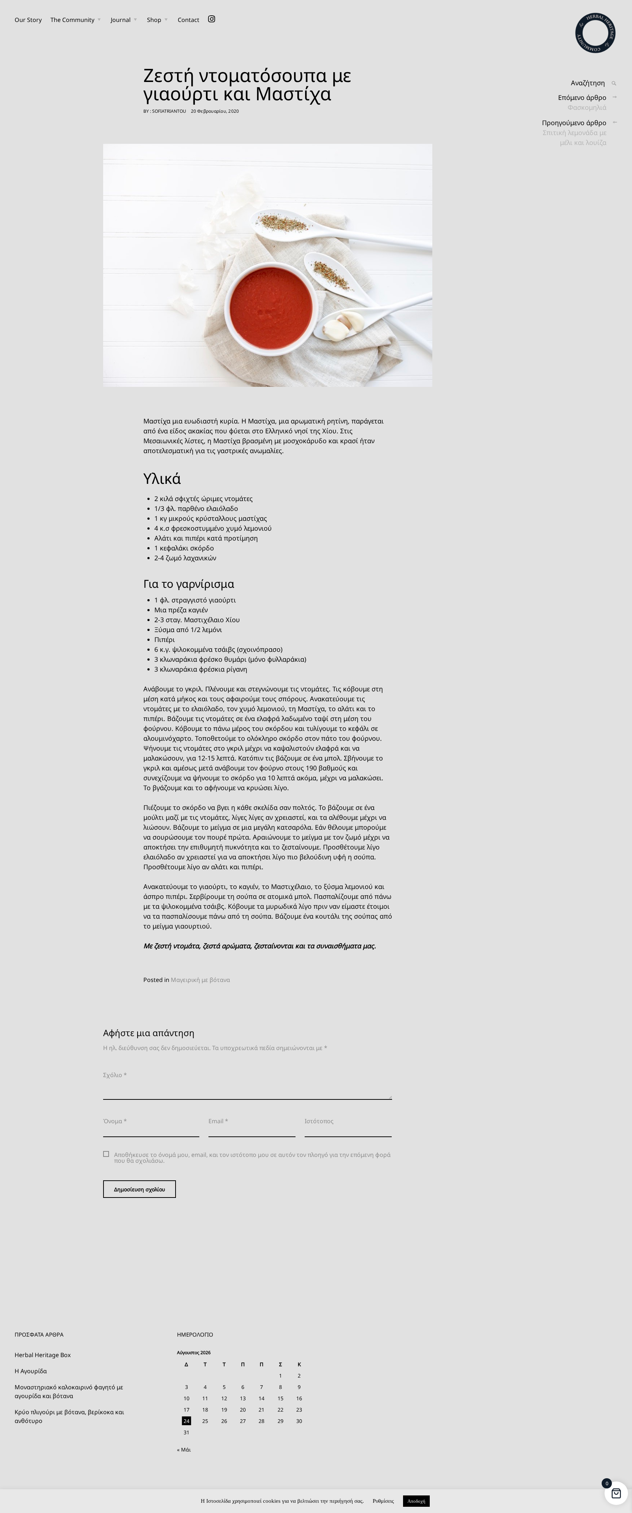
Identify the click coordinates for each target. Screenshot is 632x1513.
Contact (188, 20)
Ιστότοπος (319, 1121)
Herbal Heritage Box (43, 1355)
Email (218, 1121)
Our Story (28, 20)
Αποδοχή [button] (416, 1501)
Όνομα (115, 1121)
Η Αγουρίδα (31, 1371)
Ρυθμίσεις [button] (383, 1501)
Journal (121, 20)
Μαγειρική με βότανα (200, 980)
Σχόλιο (115, 1075)
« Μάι (184, 1449)
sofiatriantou (169, 111)
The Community (72, 20)
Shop (154, 20)
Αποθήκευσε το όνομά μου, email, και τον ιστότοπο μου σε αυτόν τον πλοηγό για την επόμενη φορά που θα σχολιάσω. (252, 1157)
